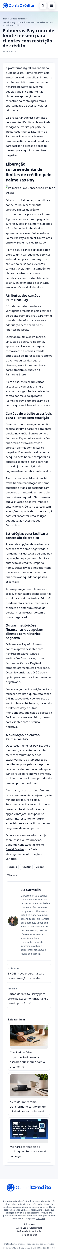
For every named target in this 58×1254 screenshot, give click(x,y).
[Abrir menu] (51, 5)
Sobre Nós (29, 1224)
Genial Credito (15, 849)
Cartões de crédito (18, 18)
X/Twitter (26, 866)
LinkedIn (40, 866)
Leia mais (40, 1218)
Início (5, 18)
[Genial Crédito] (18, 5)
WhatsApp (12, 875)
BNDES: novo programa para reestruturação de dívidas (26, 973)
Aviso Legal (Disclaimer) (29, 1227)
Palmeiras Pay (34, 73)
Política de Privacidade (29, 1231)
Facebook (12, 866)
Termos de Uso (29, 1234)
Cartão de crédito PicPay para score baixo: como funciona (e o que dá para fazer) (28, 996)
